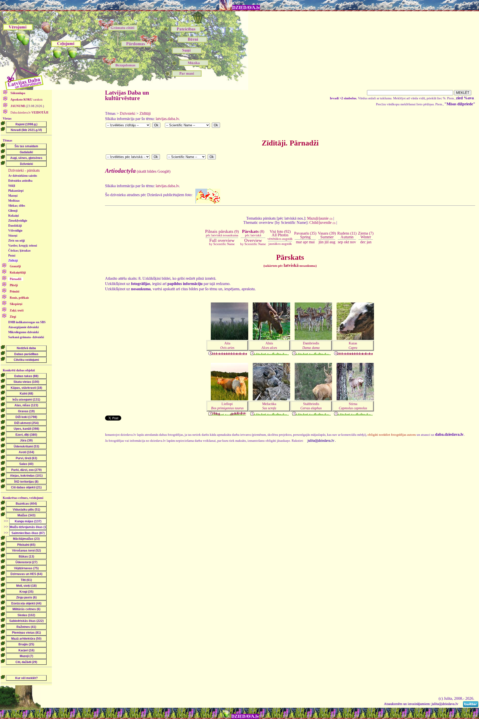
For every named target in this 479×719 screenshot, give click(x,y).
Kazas (353, 345)
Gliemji (12, 210)
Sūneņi (12, 235)
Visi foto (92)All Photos (280, 235)
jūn (321, 242)
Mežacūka (269, 406)
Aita (227, 345)
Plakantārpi (15, 190)
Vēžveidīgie (15, 230)
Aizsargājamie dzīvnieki (23, 327)
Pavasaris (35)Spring (305, 235)
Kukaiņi (13, 215)
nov (353, 242)
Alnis (269, 345)
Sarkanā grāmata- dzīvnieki (26, 337)
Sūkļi (11, 185)
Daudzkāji (15, 225)
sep (340, 242)
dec (363, 242)
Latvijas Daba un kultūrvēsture (127, 95)
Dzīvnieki (127, 113)
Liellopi (227, 406)
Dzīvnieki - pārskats (24, 170)
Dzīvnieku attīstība (20, 180)
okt (346, 242)
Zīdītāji (13, 260)
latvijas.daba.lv (167, 119)
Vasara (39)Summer (327, 235)
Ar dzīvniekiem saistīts (22, 175)
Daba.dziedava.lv (29, 112)
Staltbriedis (311, 406)
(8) (253, 233)
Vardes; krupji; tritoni (22, 245)
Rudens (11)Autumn (347, 235)
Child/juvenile (322, 222)
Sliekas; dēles (16, 205)
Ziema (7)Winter (365, 235)
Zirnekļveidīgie (17, 220)
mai (312, 242)
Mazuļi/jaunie (319, 218)
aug (332, 242)
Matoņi (12, 195)
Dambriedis (311, 345)
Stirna (353, 406)
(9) (222, 233)
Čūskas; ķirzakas (19, 250)
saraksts (26, 99)
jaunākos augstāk (280, 244)
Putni (11, 255)
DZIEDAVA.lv (246, 7)
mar (299, 242)
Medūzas (14, 200)
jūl (327, 242)
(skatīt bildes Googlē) (137, 171)
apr (305, 242)
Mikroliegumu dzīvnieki (23, 332)
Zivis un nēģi (16, 240)
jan (369, 242)
